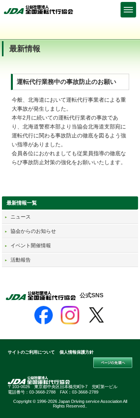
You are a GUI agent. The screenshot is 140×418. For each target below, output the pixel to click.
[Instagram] (70, 315)
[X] (96, 315)
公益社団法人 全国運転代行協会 (39, 9)
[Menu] (128, 9)
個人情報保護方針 (77, 352)
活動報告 (20, 260)
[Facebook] (43, 315)
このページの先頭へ (112, 362)
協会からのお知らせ (33, 231)
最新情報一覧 (22, 203)
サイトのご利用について (31, 352)
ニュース (20, 217)
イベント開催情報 (30, 245)
